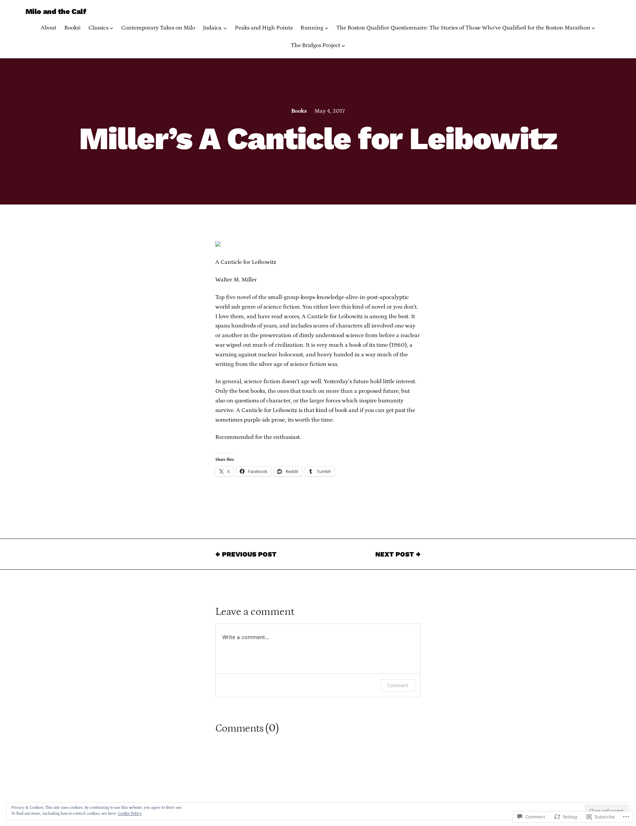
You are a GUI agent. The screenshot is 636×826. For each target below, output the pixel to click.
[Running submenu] (326, 28)
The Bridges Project (315, 45)
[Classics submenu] (111, 28)
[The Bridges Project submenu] (343, 45)
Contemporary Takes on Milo (158, 28)
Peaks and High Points (263, 28)
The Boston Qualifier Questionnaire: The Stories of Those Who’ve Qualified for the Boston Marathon (463, 28)
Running (311, 28)
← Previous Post (246, 554)
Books (298, 111)
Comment (397, 685)
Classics (98, 28)
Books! (72, 28)
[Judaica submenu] (225, 28)
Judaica (212, 28)
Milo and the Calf (56, 11)
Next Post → (398, 554)
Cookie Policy (130, 813)
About (48, 28)
